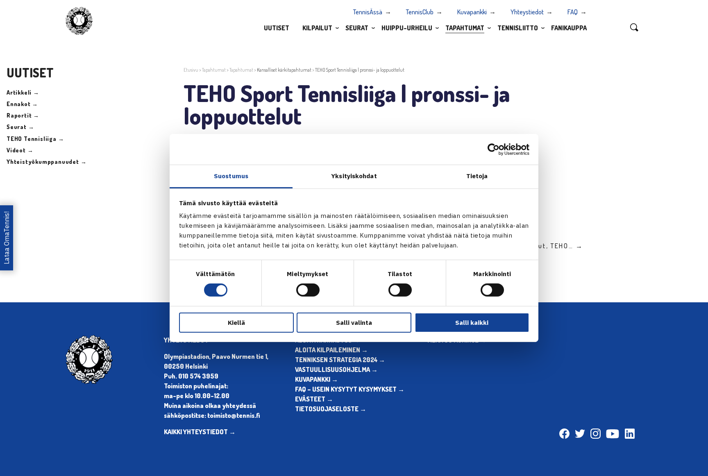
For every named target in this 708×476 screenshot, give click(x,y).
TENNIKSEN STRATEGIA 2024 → (340, 360)
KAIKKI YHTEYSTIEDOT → (200, 432)
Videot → (20, 150)
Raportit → (23, 115)
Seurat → (20, 126)
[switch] (308, 290)
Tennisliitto (517, 28)
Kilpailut (317, 28)
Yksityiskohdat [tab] (354, 176)
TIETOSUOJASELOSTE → (330, 409)
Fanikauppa (569, 28)
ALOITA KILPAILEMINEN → (331, 350)
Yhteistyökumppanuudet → (46, 161)
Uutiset (276, 28)
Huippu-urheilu (406, 28)
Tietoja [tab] (477, 176)
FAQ (572, 12)
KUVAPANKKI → (316, 379)
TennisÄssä (367, 12)
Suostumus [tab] (231, 176)
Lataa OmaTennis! (6, 238)
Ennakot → (22, 103)
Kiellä (236, 322)
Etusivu (191, 70)
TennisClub (419, 12)
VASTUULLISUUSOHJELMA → (336, 369)
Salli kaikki (471, 322)
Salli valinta (354, 322)
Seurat (356, 28)
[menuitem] (276, 27)
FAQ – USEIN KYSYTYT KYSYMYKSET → (349, 389)
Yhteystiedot (527, 12)
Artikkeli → (23, 92)
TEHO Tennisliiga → (35, 138)
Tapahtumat (464, 28)
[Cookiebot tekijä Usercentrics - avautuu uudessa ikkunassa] (493, 149)
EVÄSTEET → (314, 399)
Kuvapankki (472, 12)
